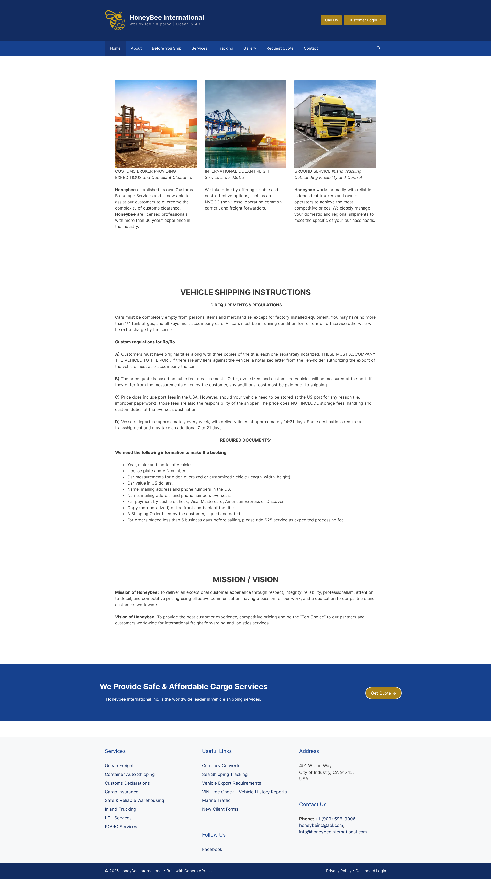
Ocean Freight (119, 765)
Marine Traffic (216, 800)
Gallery (249, 48)
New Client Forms (220, 809)
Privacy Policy (338, 870)
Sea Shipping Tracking (225, 774)
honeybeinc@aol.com (321, 825)
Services (199, 48)
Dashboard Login (370, 870)
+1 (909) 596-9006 (335, 818)
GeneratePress (198, 870)
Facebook (212, 849)
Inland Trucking (120, 809)
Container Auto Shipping (130, 774)
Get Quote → (383, 693)
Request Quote (280, 48)
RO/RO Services (121, 826)
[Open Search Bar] (378, 48)
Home (115, 48)
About (136, 48)
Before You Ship (166, 48)
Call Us (331, 20)
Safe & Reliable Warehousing (134, 800)
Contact (311, 48)
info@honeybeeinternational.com (333, 831)
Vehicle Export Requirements (231, 783)
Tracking (225, 48)
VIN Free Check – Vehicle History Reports (244, 791)
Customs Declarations (127, 783)
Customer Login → (365, 20)
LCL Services (118, 817)
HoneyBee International (166, 17)
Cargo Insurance (121, 791)
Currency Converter (222, 765)
